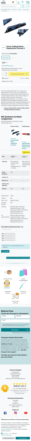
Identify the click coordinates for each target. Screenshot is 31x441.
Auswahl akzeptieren (9, 438)
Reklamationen (15, 377)
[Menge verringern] (6, 75)
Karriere (15, 401)
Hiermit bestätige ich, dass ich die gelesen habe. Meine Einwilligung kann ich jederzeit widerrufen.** (15, 325)
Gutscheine (15, 400)
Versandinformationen (15, 373)
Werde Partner (15, 406)
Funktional (14, 433)
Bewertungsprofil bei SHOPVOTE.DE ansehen (20, 390)
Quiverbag (4, 10)
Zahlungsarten (15, 372)
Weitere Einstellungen (6, 435)
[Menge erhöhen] (6, 73)
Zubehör (19, 9)
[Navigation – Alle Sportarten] (28, 6)
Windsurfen (14, 9)
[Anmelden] (22, 2)
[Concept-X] (4, 47)
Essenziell (6, 433)
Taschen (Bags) (26, 9)
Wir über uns (15, 403)
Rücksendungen (15, 375)
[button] (27, 2)
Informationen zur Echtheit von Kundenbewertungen (18, 257)
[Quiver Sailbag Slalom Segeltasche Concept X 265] (15, 27)
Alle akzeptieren (23, 438)
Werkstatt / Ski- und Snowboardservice (15, 378)
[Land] (13, 2)
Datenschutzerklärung (6, 429)
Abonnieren (14, 330)
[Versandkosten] (27, 78)
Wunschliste (6, 78)
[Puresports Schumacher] (6, 2)
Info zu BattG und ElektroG (15, 405)
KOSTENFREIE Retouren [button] (7, 65)
